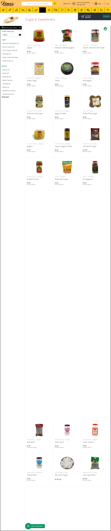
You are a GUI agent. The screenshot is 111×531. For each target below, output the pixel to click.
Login (108, 4)
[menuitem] (3, 10)
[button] (82, 3)
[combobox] (39, 4)
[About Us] (66, 3)
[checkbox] (12, 43)
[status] (88, 15)
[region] (94, 16)
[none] (39, 42)
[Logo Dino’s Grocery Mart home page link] (8, 3)
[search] (54, 4)
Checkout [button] (106, 16)
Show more (5, 97)
